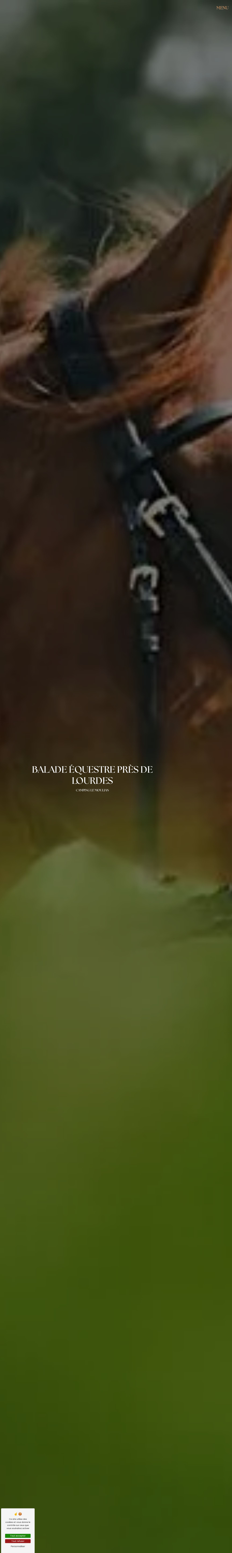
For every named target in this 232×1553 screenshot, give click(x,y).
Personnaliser (18, 1546)
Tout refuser (17, 1541)
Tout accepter (18, 1535)
